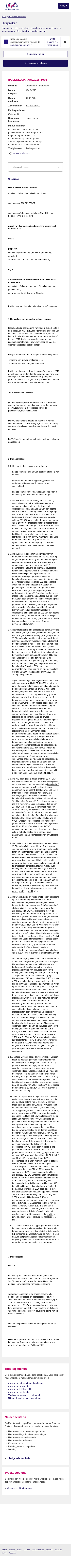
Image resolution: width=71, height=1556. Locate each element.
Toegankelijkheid (38, 1549)
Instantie (12, 85)
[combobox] (35, 167)
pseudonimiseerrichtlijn (21, 45)
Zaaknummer (15, 105)
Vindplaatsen (15, 148)
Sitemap (12, 1549)
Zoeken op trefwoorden (19, 1386)
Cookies (27, 1549)
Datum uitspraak (13, 92)
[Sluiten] (65, 42)
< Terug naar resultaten (35, 63)
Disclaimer (12, 1553)
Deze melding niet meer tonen (52, 42)
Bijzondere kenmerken (13, 119)
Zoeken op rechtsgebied (19, 1392)
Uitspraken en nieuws (17, 17)
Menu (63, 6)
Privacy (19, 1549)
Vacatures (58, 1549)
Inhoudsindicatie (16, 125)
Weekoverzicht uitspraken (19, 1488)
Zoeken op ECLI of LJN (19, 1389)
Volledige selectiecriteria (18, 1458)
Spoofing (49, 1549)
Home (4, 17)
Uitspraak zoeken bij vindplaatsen (24, 1398)
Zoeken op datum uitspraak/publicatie (26, 1383)
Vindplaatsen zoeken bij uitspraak (24, 1395)
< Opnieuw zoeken (35, 54)
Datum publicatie (13, 99)
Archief (4, 1553)
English (4, 1549)
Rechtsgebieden (16, 110)
